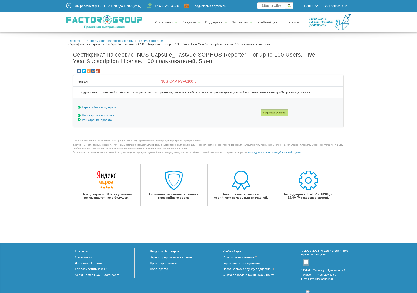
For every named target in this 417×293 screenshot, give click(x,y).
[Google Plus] (98, 71)
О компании (83, 257)
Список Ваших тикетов (239, 257)
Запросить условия (274, 112)
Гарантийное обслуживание (242, 263)
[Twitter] (84, 71)
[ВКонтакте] (79, 71)
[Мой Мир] (93, 71)
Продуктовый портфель (209, 6)
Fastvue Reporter (151, 40)
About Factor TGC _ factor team (97, 274)
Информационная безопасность (109, 40)
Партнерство (159, 269)
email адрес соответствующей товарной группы (274, 152)
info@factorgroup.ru (322, 279)
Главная (74, 40)
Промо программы (163, 263)
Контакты (81, 251)
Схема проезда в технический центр (249, 274)
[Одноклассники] (89, 71)
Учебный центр (233, 251)
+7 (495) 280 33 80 (325, 274)
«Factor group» (330, 250)
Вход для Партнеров (164, 251)
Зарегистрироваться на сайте (171, 257)
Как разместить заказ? (91, 269)
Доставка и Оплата (88, 263)
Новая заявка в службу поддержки (247, 269)
